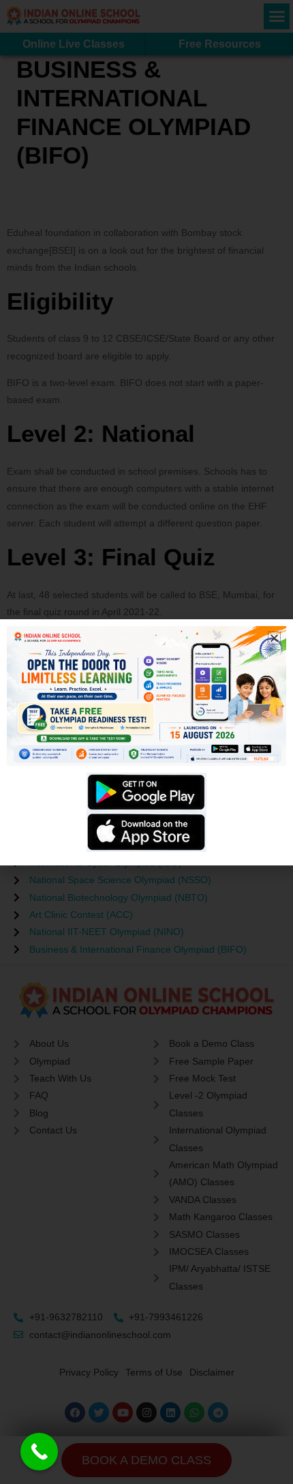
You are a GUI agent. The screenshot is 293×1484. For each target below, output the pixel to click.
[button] (274, 638)
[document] (146, 742)
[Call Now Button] (39, 1451)
